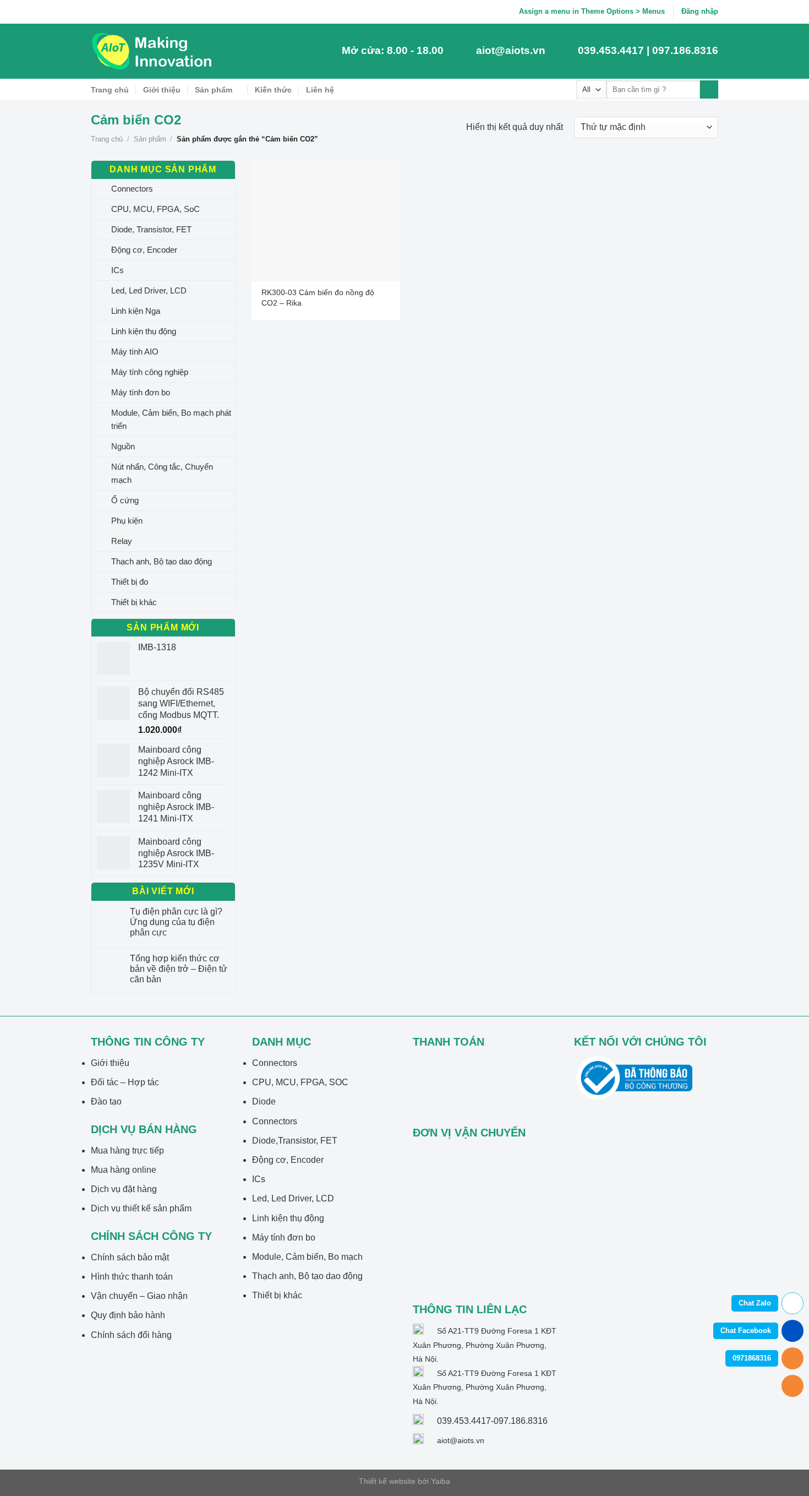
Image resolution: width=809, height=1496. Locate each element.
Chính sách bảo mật (130, 1257)
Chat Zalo (755, 1303)
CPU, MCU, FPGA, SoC (155, 209)
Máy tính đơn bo (140, 392)
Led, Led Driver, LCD (149, 290)
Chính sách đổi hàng (131, 1335)
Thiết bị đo (129, 581)
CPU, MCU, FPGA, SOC (300, 1082)
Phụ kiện (127, 520)
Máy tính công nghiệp (149, 372)
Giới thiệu (162, 89)
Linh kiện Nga (135, 310)
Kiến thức (273, 89)
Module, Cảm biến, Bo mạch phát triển (171, 419)
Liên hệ (320, 89)
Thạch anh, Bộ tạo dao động (161, 561)
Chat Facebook (745, 1330)
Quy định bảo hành (128, 1315)
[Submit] (709, 89)
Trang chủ (110, 89)
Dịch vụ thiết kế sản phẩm (141, 1208)
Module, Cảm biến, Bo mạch (307, 1256)
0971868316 (752, 1358)
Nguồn (123, 446)
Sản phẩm (213, 89)
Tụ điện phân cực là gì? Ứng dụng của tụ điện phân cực (176, 922)
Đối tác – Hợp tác (125, 1082)
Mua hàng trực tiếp (127, 1150)
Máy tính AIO (134, 351)
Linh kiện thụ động (143, 331)
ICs (117, 270)
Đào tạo (106, 1101)
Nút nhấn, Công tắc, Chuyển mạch (162, 473)
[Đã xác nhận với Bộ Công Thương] (634, 1077)
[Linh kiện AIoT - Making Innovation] (154, 51)
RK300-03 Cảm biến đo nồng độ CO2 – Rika (317, 297)
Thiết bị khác (134, 602)
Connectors (132, 188)
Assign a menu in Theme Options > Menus (592, 11)
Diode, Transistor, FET (151, 229)
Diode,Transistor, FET (294, 1140)
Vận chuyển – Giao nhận (139, 1296)
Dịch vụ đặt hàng (124, 1189)
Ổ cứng (125, 500)
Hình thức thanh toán (132, 1276)
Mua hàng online (123, 1169)
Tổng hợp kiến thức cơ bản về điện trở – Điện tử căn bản (178, 969)
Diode (264, 1101)
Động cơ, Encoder (144, 249)
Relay (121, 541)
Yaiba (440, 1481)
